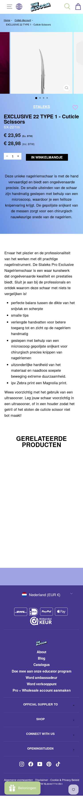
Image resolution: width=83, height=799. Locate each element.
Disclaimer (41, 780)
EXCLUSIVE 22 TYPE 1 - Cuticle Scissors (28, 24)
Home (7, 20)
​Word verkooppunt (41, 684)
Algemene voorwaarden (18, 780)
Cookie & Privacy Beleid (64, 780)
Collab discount (23, 20)
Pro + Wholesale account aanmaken (42, 690)
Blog (41, 658)
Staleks (41, 106)
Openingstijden (40, 748)
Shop (40, 719)
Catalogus (41, 664)
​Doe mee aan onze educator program (41, 671)
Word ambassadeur (41, 677)
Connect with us (40, 734)
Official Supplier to (40, 704)
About (41, 651)
